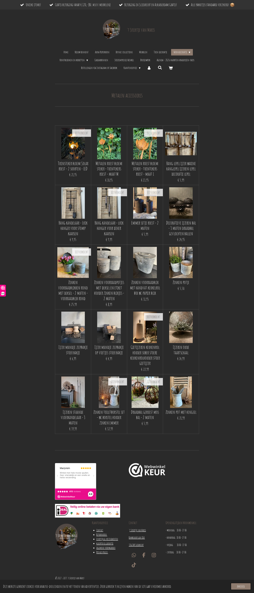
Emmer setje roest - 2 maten (145, 225)
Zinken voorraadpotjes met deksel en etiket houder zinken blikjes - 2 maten (109, 290)
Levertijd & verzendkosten (107, 539)
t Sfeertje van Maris (137, 530)
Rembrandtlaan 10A (137, 537)
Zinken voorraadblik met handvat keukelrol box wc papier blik (145, 288)
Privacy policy (102, 552)
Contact (99, 530)
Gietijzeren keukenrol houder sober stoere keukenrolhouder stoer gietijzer (145, 355)
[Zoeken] (160, 67)
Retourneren (101, 534)
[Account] (149, 68)
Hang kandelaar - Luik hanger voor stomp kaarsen (73, 228)
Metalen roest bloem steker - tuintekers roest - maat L (145, 169)
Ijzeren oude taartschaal (181, 349)
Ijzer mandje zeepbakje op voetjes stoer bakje (109, 349)
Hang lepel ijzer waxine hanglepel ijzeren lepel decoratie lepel (181, 169)
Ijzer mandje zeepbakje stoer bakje (73, 349)
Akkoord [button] (241, 586)
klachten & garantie (104, 543)
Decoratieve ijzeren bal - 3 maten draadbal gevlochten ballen (181, 228)
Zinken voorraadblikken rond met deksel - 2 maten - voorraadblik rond (73, 290)
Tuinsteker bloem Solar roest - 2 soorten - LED (73, 166)
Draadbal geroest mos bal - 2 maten (145, 414)
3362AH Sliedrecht (136, 545)
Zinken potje (181, 282)
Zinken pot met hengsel (181, 412)
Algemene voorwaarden (105, 548)
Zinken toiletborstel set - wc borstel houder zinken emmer (109, 417)
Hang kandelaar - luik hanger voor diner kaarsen (109, 228)
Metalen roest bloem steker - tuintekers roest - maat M (109, 169)
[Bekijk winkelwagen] (170, 68)
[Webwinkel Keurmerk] (147, 470)
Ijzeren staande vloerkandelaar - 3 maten (73, 417)
